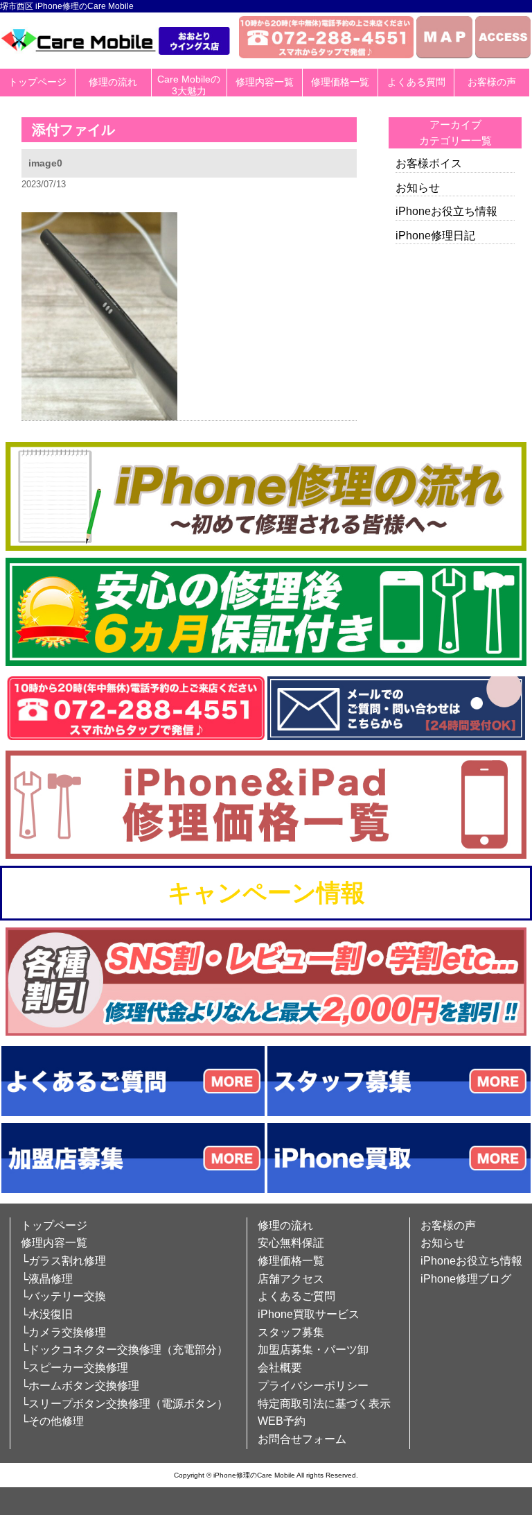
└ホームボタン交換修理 (80, 1386)
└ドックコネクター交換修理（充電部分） (124, 1349)
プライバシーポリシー (313, 1386)
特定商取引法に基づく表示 (324, 1404)
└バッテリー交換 (63, 1296)
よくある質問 (416, 81)
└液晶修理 (47, 1279)
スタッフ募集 (291, 1332)
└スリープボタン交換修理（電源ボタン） (124, 1404)
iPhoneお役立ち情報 (446, 211)
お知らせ (418, 188)
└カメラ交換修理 (63, 1332)
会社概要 (280, 1367)
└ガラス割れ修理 (63, 1261)
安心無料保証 (291, 1243)
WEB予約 (281, 1421)
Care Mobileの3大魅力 (188, 85)
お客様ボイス (429, 163)
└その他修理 (52, 1421)
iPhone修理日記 (435, 235)
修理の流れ (113, 81)
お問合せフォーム (302, 1439)
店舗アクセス (291, 1279)
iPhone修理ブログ (465, 1279)
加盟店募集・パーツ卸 (313, 1349)
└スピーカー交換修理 (74, 1367)
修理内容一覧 (265, 81)
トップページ (37, 81)
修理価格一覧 (340, 81)
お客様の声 (492, 81)
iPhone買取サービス (309, 1314)
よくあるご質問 (296, 1296)
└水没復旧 (47, 1314)
